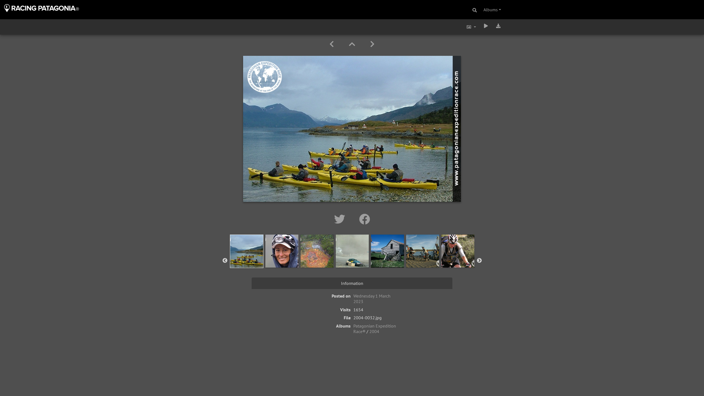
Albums (490, 9)
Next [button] (479, 260)
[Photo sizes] (471, 26)
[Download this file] (498, 25)
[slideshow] (486, 25)
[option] (246, 260)
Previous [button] (225, 260)
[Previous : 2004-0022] (332, 44)
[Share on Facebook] (365, 219)
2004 (374, 331)
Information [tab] (352, 283)
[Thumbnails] (353, 44)
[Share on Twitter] (341, 219)
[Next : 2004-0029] (372, 44)
